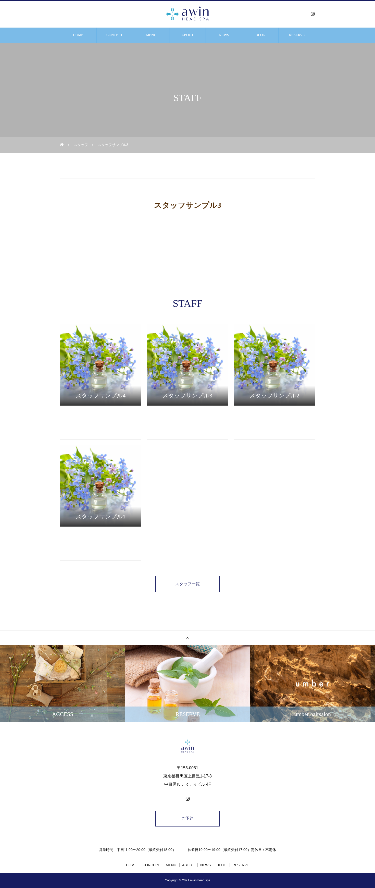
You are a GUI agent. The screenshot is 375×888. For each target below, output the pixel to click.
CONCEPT (114, 35)
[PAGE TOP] (187, 637)
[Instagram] (312, 13)
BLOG (260, 35)
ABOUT (187, 35)
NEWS (224, 35)
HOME (78, 35)
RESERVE (297, 35)
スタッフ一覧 (187, 584)
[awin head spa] (187, 14)
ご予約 (187, 818)
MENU (151, 35)
